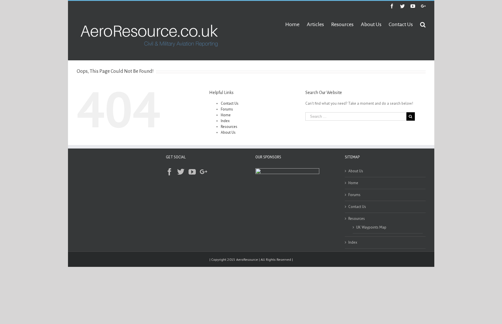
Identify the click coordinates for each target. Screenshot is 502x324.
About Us (228, 132)
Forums (227, 109)
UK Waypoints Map (371, 227)
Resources (229, 126)
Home (226, 115)
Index (225, 120)
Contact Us (230, 103)
